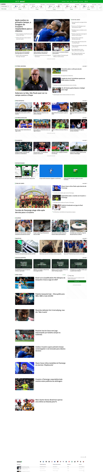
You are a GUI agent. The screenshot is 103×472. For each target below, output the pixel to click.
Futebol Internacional (56, 464)
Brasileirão (64, 1)
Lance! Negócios (81, 466)
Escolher (77, 281)
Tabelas (67, 1)
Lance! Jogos (81, 1)
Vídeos (71, 1)
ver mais (84, 100)
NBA (68, 466)
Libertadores (55, 466)
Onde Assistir (75, 1)
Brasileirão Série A (43, 466)
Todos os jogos (3, 8)
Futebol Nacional (43, 464)
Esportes (68, 464)
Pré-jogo (20, 9)
